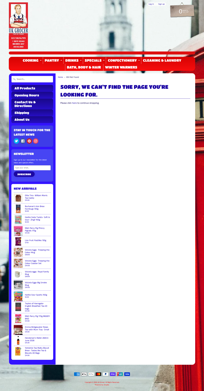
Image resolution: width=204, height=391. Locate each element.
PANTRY (54, 61)
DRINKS (73, 61)
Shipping (21, 112)
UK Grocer (101, 382)
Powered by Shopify (102, 385)
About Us (22, 119)
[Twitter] (16, 141)
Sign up (161, 4)
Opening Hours (26, 95)
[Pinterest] (29, 141)
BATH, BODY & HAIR (84, 67)
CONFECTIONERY (124, 61)
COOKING (32, 61)
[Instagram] (35, 141)
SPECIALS (95, 61)
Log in (151, 4)
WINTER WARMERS (121, 67)
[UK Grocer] (18, 25)
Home (60, 77)
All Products (24, 88)
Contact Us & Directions (25, 104)
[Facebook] (23, 141)
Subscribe (24, 174)
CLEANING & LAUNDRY (162, 60)
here (74, 103)
